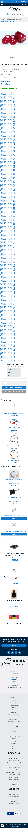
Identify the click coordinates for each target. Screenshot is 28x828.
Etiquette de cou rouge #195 (7, 353)
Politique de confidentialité (14, 765)
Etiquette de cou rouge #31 (7, 132)
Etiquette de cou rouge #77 (7, 195)
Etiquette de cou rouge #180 (7, 333)
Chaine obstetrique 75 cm (14, 446)
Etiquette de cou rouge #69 (7, 184)
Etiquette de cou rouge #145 (7, 285)
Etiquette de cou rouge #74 (7, 191)
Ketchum (7, 74)
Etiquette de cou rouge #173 (7, 323)
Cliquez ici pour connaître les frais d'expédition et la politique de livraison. (12, 80)
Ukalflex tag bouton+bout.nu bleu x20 (14, 578)
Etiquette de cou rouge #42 (7, 147)
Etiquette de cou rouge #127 (7, 262)
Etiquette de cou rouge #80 (7, 199)
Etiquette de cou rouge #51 (7, 159)
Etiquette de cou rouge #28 (7, 128)
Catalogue (8, 18)
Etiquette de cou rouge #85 (7, 206)
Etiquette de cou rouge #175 (7, 326)
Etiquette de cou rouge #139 (7, 277)
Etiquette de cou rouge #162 (7, 309)
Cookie (17, 826)
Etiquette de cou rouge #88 (7, 210)
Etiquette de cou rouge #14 (7, 109)
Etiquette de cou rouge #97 (7, 222)
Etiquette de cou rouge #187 (7, 342)
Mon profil (14, 801)
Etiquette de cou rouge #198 (7, 357)
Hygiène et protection (14, 719)
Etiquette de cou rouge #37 (7, 140)
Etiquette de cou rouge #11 (7, 105)
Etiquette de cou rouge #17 (7, 113)
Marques (14, 738)
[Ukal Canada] (14, 9)
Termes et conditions (14, 770)
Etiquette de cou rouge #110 (7, 239)
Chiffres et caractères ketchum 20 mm (14, 515)
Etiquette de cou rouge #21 (7, 119)
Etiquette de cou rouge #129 (7, 265)
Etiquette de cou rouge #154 (7, 298)
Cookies (14, 784)
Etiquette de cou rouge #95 (7, 219)
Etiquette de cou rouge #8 (7, 101)
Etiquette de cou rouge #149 (7, 291)
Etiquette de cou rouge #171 (7, 321)
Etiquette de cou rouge (6, 93)
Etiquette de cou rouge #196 (7, 355)
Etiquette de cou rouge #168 (7, 317)
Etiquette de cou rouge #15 (7, 111)
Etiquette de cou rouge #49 (7, 157)
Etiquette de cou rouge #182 (7, 336)
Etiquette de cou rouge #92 (7, 215)
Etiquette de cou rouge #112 (7, 242)
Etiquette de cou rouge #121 (7, 254)
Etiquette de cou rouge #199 (7, 359)
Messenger (11, 372)
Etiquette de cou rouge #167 (7, 315)
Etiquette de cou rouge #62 (7, 174)
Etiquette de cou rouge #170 (7, 319)
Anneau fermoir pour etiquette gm (14, 479)
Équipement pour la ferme (14, 721)
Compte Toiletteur (14, 777)
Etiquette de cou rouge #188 (7, 344)
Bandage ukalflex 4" (14, 624)
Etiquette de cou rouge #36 (7, 139)
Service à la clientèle (14, 758)
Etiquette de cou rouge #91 (7, 214)
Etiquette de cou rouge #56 (7, 166)
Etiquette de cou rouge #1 (7, 92)
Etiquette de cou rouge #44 (7, 150)
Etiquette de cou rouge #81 (7, 200)
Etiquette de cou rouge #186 (7, 341)
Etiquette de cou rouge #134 (7, 272)
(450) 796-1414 (14, 673)
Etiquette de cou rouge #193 (7, 351)
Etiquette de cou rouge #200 (7, 360)
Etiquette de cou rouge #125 (7, 260)
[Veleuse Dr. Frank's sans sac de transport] (14, 407)
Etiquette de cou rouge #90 (7, 212)
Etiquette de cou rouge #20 (7, 117)
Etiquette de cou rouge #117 (7, 249)
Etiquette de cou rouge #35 (7, 138)
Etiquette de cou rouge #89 (7, 211)
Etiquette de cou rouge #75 (7, 192)
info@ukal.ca (14, 682)
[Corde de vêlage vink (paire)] (14, 422)
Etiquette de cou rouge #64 (7, 177)
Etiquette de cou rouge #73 (7, 189)
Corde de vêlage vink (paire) (14, 427)
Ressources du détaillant (14, 763)
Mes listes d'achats (14, 803)
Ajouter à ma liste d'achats (15, 391)
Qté (3, 383)
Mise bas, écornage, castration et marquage (11, 19)
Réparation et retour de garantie (14, 772)
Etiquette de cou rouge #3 (7, 94)
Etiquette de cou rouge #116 (7, 248)
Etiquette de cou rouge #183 (7, 337)
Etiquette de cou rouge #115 (7, 246)
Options (14, 518)
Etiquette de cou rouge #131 (7, 268)
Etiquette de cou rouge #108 (7, 237)
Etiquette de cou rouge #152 (7, 295)
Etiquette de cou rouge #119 (7, 252)
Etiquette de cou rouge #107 (7, 235)
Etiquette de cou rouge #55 (7, 165)
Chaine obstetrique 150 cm (14, 460)
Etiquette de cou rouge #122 (7, 256)
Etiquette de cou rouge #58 (7, 169)
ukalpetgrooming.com (14, 746)
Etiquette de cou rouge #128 (7, 264)
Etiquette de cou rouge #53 (7, 162)
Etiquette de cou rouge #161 (7, 307)
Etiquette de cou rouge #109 (7, 238)
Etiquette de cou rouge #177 (7, 329)
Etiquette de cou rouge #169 (7, 318)
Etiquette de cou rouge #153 (7, 296)
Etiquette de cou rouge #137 (7, 275)
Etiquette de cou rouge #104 (7, 231)
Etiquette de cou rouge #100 (7, 226)
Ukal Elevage (14, 430)
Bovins (14, 702)
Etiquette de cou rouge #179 (7, 332)
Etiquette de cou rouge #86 (7, 207)
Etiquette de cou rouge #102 (7, 229)
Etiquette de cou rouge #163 (7, 310)
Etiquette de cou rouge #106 (7, 234)
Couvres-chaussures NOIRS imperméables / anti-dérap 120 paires (14, 555)
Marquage (14, 712)
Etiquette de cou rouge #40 (7, 145)
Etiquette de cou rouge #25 (7, 124)
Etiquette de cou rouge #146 (7, 287)
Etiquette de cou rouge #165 (7, 313)
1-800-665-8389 (14, 1)
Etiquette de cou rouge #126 (7, 261)
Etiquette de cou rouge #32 (7, 134)
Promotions (14, 734)
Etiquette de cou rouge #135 (7, 273)
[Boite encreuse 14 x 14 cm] (14, 492)
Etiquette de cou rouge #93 (7, 216)
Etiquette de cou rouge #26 (7, 126)
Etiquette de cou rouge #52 (7, 161)
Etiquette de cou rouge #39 (7, 143)
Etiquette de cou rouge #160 (7, 306)
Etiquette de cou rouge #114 (7, 245)
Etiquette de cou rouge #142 (7, 281)
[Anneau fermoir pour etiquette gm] (14, 474)
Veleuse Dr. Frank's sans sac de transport (14, 413)
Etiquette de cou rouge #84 (7, 204)
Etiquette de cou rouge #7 (7, 100)
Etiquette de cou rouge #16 (7, 112)
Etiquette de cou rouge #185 (7, 340)
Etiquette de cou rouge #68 (7, 182)
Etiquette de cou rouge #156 (7, 300)
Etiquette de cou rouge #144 (7, 284)
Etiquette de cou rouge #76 (7, 193)
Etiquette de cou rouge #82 (7, 201)
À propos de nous (14, 779)
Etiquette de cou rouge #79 (7, 197)
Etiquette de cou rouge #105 (7, 233)
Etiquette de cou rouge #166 (7, 314)
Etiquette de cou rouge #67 (7, 181)
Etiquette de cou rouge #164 (7, 311)
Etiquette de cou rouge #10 (7, 104)
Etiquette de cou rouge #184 (7, 338)
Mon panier (14, 799)
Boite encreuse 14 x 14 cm (14, 497)
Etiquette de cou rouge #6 (7, 98)
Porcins (14, 707)
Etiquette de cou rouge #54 (7, 164)
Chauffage (14, 717)
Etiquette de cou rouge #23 (7, 122)
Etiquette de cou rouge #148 (7, 290)
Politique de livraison (14, 767)
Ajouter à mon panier (15, 388)
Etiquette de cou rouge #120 (7, 253)
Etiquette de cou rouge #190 (7, 346)
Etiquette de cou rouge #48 (7, 155)
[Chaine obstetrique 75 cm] (14, 440)
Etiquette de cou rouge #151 (7, 294)
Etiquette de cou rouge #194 (7, 352)
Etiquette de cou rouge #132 (7, 269)
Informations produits (14, 736)
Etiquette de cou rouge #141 (7, 280)
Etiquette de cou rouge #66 (7, 180)
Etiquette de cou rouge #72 (7, 188)
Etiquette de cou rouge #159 (7, 304)
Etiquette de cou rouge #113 (7, 243)
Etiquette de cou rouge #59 (7, 170)
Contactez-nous (23, 1)
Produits (14, 698)
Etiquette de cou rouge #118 (7, 250)
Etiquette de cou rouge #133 (7, 271)
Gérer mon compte (14, 794)
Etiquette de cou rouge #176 (7, 327)
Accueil (2, 18)
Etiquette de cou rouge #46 (7, 153)
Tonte (14, 710)
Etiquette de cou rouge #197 (7, 356)
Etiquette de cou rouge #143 (7, 283)
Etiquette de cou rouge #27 (7, 127)
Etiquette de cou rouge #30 (7, 131)
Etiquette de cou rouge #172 (7, 322)
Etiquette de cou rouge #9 (7, 103)
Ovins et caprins (14, 705)
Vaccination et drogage (14, 714)
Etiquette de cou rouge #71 (7, 187)
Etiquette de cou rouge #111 (7, 241)
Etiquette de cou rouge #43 (7, 149)
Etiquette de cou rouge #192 (7, 349)
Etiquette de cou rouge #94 (7, 218)
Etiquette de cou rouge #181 (7, 334)
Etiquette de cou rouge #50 (7, 158)
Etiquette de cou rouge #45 (7, 151)
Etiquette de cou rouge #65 (7, 178)
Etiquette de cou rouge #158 (7, 303)
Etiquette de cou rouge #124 (7, 258)
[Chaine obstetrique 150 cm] (14, 455)
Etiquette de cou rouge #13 (7, 108)
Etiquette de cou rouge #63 (7, 176)
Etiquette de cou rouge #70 (7, 185)
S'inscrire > (14, 645)
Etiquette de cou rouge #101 (7, 227)
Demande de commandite (14, 774)
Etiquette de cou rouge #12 (7, 107)
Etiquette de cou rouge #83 (7, 203)
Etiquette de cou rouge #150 (7, 292)
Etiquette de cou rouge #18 (7, 115)
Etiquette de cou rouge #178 (7, 330)
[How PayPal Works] (14, 813)
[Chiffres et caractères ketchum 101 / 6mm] (14, 525)
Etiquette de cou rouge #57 (7, 168)
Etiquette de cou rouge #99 (7, 224)
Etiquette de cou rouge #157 (7, 302)
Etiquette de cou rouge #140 (7, 279)
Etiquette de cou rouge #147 (7, 288)
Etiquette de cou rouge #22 (7, 120)
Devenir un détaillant (14, 760)
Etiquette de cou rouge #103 (7, 230)
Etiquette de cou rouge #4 (7, 96)
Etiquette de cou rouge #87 (7, 208)
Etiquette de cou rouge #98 (7, 223)
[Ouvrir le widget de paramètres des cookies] (2, 825)
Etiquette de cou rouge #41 (7, 146)
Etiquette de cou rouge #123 (7, 257)
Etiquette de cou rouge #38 (7, 142)
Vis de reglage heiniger (14, 600)
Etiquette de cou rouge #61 (7, 173)
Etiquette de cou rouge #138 (7, 276)
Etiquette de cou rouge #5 (7, 97)
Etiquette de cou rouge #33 (7, 135)
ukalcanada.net (14, 743)
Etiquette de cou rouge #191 (7, 348)
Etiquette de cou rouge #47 (7, 154)
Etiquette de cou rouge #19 (7, 116)
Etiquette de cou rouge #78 (7, 196)
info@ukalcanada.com (14, 679)
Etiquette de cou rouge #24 (7, 123)
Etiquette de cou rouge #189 (7, 345)
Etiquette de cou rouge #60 (7, 172)
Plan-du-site (14, 748)
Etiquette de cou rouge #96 (7, 220)
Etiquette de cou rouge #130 (7, 267)
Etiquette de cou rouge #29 (7, 130)
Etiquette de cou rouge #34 (7, 136)
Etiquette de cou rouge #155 (7, 299)
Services (14, 741)
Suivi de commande (14, 796)
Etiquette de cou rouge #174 (7, 325)
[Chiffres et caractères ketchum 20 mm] (14, 510)
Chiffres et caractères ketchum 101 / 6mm (14, 531)
